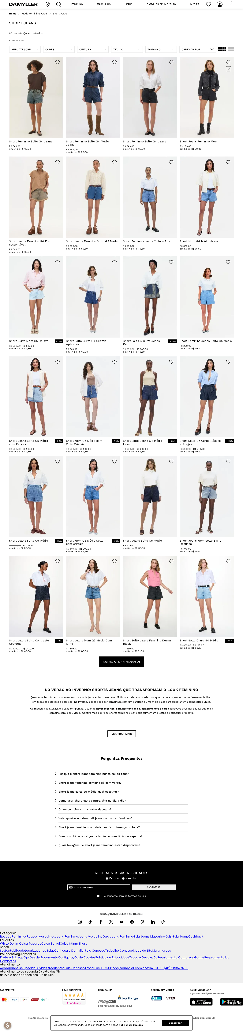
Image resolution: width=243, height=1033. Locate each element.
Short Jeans (60, 13)
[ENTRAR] (220, 4)
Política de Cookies (131, 1024)
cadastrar (154, 887)
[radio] (222, 49)
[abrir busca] (59, 4)
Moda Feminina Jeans (34, 13)
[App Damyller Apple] (201, 1002)
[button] (25, 49)
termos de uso (137, 896)
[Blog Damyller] (163, 922)
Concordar (175, 1022)
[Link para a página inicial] (12, 13)
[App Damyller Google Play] (231, 1002)
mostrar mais (121, 733)
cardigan (138, 701)
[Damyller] (23, 4)
